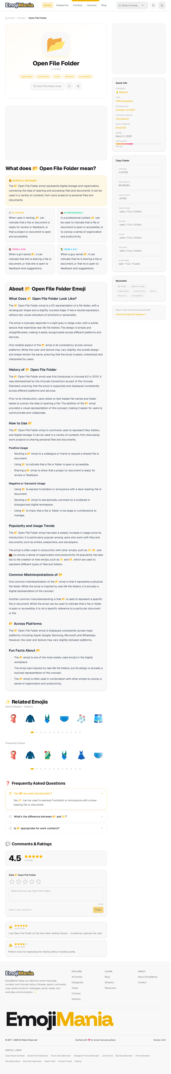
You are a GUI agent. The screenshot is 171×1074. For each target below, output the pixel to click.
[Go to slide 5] (50, 732)
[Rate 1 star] (12, 882)
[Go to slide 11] (76, 732)
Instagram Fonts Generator (86, 1055)
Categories (62, 5)
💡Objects (122, 92)
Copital (78, 1061)
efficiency (122, 295)
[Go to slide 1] (32, 732)
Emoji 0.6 (121, 127)
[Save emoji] (69, 86)
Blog (104, 5)
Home (11, 17)
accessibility (137, 295)
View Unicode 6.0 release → (131, 314)
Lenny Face (107, 1055)
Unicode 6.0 (122, 118)
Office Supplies (124, 101)
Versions (92, 5)
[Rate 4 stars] (32, 882)
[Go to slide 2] (37, 732)
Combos (77, 5)
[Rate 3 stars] (25, 882)
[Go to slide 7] (58, 732)
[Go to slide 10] (71, 732)
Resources (110, 987)
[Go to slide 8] (63, 732)
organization (123, 291)
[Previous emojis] (9, 723)
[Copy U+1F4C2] (155, 170)
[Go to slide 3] (41, 732)
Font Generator (143, 1055)
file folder (122, 286)
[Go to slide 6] (54, 732)
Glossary (109, 982)
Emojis (47, 5)
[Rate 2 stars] (19, 882)
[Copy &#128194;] (155, 183)
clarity (153, 291)
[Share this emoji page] (78, 86)
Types (75, 987)
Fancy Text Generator (61, 1055)
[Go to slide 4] (45, 732)
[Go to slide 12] (80, 732)
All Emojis (77, 976)
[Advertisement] (56, 133)
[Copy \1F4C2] (155, 197)
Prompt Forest (65, 1061)
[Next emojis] (103, 723)
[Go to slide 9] (67, 732)
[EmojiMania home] (19, 5)
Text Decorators (12, 1061)
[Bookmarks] (153, 5)
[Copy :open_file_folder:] (155, 210)
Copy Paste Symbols (15, 1055)
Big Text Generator (124, 1055)
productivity (139, 291)
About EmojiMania (147, 976)
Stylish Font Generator (37, 1055)
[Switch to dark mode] (162, 5)
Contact (142, 982)
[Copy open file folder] (155, 262)
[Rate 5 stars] (39, 882)
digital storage (138, 286)
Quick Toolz (50, 1061)
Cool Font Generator (32, 1061)
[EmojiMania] (35, 973)
